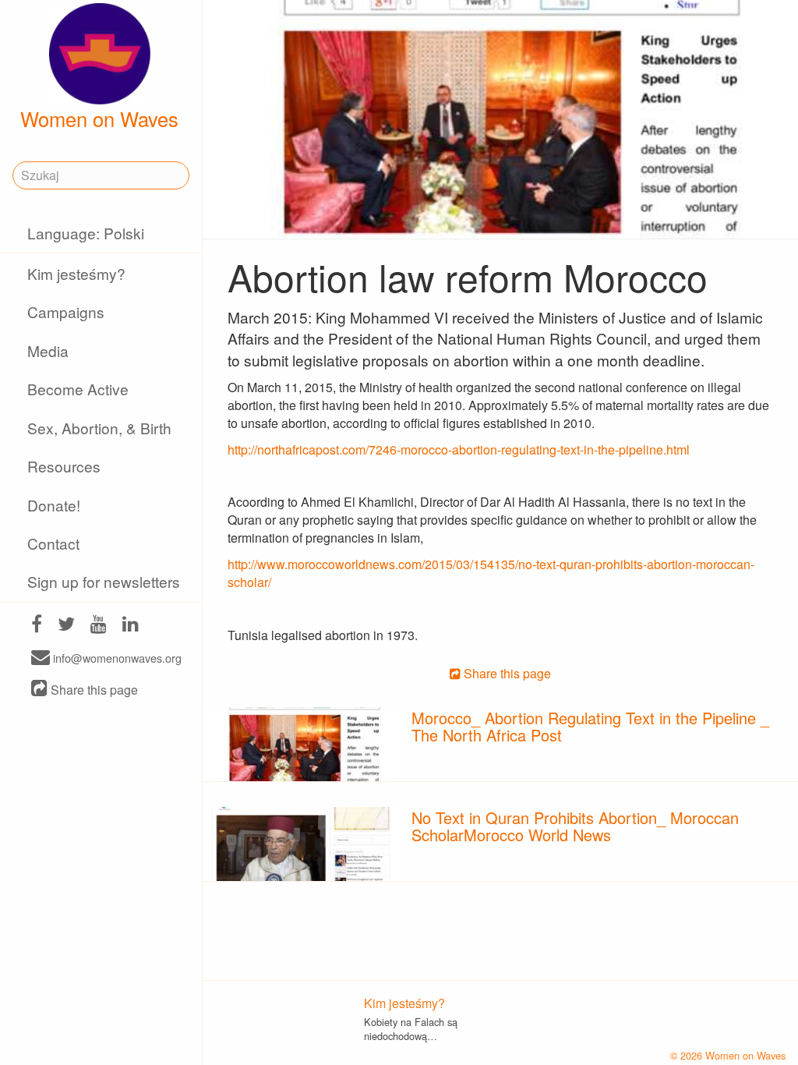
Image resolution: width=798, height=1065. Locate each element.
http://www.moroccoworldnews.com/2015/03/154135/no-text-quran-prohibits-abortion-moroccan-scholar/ (491, 573)
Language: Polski (85, 232)
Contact (53, 543)
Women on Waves (99, 118)
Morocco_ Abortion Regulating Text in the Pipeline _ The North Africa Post (590, 726)
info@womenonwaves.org (116, 658)
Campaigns (65, 311)
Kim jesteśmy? (76, 273)
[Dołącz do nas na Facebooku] (36, 625)
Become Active (78, 388)
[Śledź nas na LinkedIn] (130, 625)
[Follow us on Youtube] (98, 625)
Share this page (93, 690)
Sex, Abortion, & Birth (99, 427)
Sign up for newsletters (103, 581)
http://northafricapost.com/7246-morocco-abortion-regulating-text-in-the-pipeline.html (459, 449)
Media (48, 350)
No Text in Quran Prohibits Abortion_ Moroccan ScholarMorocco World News (575, 826)
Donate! (53, 504)
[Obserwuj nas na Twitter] (66, 625)
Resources (64, 465)
